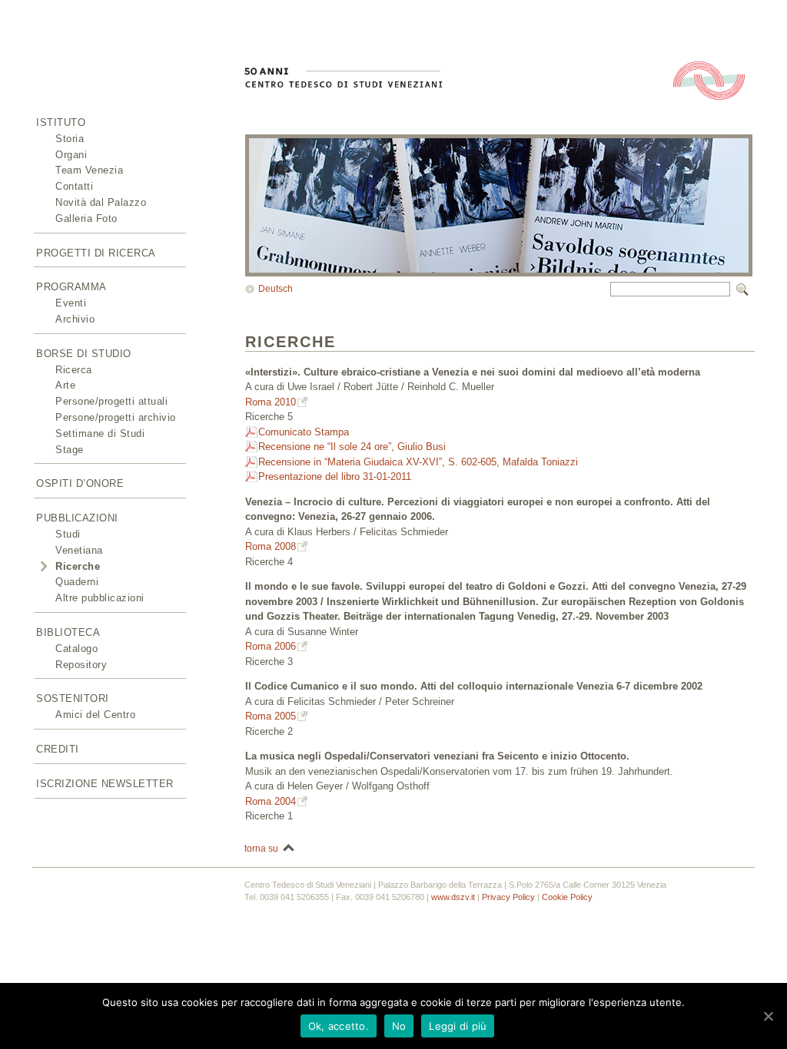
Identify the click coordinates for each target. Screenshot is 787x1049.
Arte (65, 385)
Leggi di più (457, 1026)
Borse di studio (83, 353)
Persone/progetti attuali (111, 401)
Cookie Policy (567, 897)
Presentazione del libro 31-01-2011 (334, 476)
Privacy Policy (508, 897)
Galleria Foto (86, 218)
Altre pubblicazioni (99, 598)
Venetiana (79, 550)
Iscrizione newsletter (105, 783)
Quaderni (76, 581)
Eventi (70, 303)
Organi (71, 154)
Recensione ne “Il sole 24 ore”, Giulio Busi (352, 446)
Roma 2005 (270, 716)
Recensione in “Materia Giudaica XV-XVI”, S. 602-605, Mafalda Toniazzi (418, 462)
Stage (69, 449)
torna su (261, 848)
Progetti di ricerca (96, 253)
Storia (69, 138)
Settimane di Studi (99, 433)
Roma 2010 (270, 402)
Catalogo (76, 648)
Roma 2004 (270, 801)
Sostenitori (72, 698)
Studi (68, 534)
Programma (71, 287)
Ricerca (73, 370)
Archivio (75, 319)
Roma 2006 (270, 646)
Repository (81, 664)
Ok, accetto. (338, 1026)
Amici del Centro (95, 714)
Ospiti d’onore (80, 483)
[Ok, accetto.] (767, 1016)
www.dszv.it (453, 897)
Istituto (60, 122)
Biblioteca (68, 632)
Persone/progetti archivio (115, 417)
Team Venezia (89, 170)
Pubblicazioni (77, 518)
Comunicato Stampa (303, 432)
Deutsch (275, 288)
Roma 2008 (270, 546)
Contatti (74, 186)
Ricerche (77, 566)
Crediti (57, 749)
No (399, 1026)
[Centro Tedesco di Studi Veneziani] (70, 88)
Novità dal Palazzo (100, 202)
